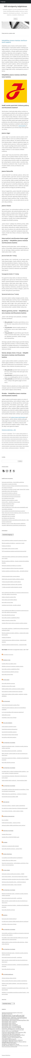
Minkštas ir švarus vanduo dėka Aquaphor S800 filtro (13, 523)
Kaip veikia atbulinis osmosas (8, 615)
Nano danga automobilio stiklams (9, 599)
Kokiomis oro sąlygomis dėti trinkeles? (10, 846)
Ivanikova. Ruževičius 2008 (7, 1029)
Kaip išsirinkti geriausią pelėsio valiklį (10, 796)
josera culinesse (22, 437)
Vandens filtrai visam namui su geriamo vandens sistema (14, 623)
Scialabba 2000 (18, 1037)
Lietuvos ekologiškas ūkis (10, 1032)
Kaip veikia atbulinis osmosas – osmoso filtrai (12, 848)
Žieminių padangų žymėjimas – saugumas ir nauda (13, 543)
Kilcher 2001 (5, 1031)
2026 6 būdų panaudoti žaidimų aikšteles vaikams (13, 579)
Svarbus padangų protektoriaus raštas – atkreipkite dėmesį (15, 571)
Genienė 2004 (6, 1028)
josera (17, 433)
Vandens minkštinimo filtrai (8, 503)
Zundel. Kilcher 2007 (7, 1045)
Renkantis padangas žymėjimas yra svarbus (11, 565)
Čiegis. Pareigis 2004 (24, 1045)
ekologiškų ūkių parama (9, 1021)
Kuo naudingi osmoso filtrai (8, 498)
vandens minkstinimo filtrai (10, 1044)
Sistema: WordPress (6, 1055)
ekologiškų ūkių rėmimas (10, 1024)
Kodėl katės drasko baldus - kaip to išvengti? (12, 884)
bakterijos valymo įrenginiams (14, 1017)
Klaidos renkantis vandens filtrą (9, 597)
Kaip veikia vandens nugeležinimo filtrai (10, 617)
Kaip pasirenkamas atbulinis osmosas (10, 671)
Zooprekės (9, 433)
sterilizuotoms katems (14, 448)
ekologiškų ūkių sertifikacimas (11, 1026)
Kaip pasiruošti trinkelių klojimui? (9, 918)
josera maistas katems (9, 444)
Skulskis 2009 (13, 1038)
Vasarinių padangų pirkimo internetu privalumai (12, 568)
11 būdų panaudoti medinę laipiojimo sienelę (12, 587)
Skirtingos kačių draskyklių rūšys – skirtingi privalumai (14, 882)
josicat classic (13, 446)
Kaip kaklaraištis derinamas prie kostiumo (11, 496)
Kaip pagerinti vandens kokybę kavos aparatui (12, 691)
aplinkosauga (5, 1012)
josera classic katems (14, 437)
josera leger (19, 440)
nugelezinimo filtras (7, 1035)
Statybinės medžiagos (8, 974)
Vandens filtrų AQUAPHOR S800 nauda (10, 837)
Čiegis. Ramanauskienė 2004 (7, 1046)
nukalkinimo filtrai (7, 1036)
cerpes (17, 1019)
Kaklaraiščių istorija (6, 715)
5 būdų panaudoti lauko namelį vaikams (11, 576)
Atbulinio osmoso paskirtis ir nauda (10, 500)
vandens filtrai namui (19, 1042)
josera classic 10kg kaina (21, 435)
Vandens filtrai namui (6, 834)
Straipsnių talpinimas (8, 830)
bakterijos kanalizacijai (13, 1015)
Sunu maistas (6, 802)
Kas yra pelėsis (5, 820)
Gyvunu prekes (6, 870)
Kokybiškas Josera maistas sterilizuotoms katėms (14, 41)
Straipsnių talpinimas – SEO (9, 430)
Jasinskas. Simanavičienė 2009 (18, 1029)
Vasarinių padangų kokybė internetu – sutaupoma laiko (14, 644)
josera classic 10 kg (11, 435)
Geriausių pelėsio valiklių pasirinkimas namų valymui (13, 825)
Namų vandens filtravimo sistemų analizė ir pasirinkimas (14, 980)
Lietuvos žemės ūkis (8, 1034)
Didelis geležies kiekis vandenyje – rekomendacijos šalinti (14, 780)
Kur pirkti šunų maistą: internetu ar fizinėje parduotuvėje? (15, 808)
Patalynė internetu (7, 722)
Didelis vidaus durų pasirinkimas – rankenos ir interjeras (14, 794)
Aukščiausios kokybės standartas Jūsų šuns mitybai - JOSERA (15, 879)
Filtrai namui (6, 679)
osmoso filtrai (16, 1036)
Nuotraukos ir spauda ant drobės (9, 484)
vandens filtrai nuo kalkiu (9, 1043)
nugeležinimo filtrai (19, 1035)
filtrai (19, 1027)
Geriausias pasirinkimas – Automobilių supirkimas (13, 482)
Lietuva (16, 1031)
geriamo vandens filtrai (17, 1028)
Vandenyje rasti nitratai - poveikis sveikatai (11, 605)
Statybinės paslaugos (8, 654)
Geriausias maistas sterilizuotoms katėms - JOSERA (13, 874)
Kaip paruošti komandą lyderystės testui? (11, 494)
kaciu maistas (19, 446)
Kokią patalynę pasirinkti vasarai (9, 726)
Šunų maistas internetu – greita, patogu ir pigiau (12, 811)
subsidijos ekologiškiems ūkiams (12, 1040)
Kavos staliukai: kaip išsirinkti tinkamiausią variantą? (13, 511)
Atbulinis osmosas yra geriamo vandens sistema (12, 666)
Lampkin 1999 (11, 1031)
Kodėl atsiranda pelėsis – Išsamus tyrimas (11, 822)
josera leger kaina (18, 442)
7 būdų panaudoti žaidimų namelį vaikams (11, 581)
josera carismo (23, 433)
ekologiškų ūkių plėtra (9, 1023)
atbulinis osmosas (7, 1014)
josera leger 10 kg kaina (8, 442)
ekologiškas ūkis (24, 1020)
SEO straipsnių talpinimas (15, 6)
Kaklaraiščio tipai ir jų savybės (8, 516)
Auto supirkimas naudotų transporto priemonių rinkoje (14, 540)
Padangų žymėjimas (6, 545)
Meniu (15, 18)
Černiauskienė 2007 (16, 1045)
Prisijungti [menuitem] (3, 1)
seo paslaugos (6, 1039)
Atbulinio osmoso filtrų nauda (8, 686)
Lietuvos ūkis (22, 1032)
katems (6, 448)
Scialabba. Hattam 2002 (8, 1037)
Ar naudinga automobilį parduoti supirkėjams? (12, 857)
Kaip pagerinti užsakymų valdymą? (9, 493)
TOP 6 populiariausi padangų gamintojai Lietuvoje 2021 (14, 551)
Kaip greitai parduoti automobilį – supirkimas (12, 750)
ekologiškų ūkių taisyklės (9, 1027)
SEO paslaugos (6, 701)
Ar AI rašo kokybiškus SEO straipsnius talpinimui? (13, 712)
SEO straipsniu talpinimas (9, 742)
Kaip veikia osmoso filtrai (7, 602)
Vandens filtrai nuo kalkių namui (9, 663)
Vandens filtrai (6, 660)
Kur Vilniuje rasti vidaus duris (8, 518)
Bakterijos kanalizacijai (8, 816)
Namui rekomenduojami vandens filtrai (10, 705)
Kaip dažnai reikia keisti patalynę (9, 737)
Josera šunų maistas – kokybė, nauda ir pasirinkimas (13, 805)
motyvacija (17, 1033)
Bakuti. (3, 1019)
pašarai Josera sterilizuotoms (18, 417)
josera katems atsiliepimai (10, 440)
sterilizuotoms (22, 125)
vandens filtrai (7, 1041)
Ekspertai (5, 915)
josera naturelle (18, 444)
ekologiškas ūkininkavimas (10, 1020)
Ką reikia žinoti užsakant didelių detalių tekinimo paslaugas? (15, 921)
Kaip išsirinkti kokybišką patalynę (9, 732)
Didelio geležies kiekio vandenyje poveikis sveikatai (13, 688)
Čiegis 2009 (15, 1046)
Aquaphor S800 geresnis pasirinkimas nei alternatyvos (14, 525)
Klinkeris (5, 842)
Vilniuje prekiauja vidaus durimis (9, 978)
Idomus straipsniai (7, 854)
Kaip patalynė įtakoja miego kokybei (10, 734)
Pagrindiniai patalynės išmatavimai (9, 729)
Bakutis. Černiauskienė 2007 (10, 1019)
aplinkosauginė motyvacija (15, 1012)
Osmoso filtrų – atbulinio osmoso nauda (11, 502)
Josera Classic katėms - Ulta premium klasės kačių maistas (14, 876)
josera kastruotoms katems (16, 439)
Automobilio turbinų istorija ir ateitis (10, 548)
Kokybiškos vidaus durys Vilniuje (9, 717)
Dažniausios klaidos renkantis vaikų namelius (12, 584)
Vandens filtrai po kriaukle (7, 505)
